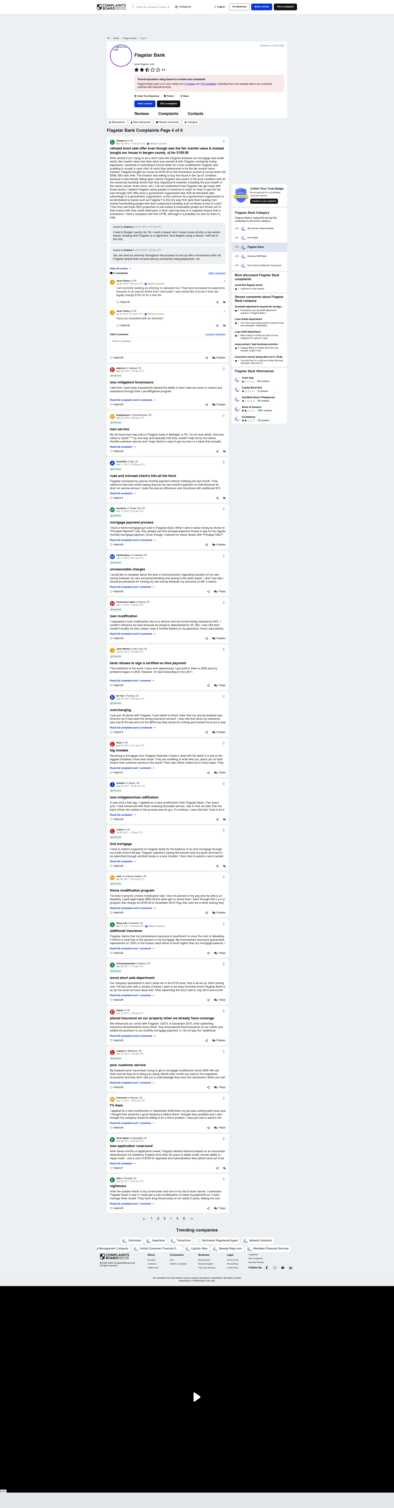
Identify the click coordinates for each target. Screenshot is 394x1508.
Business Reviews (256, 1262)
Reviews (141, 114)
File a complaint (168, 104)
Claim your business (206, 1268)
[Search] (151, 7)
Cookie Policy (232, 1268)
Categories (185, 7)
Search (133, 7)
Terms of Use (232, 1260)
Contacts (195, 114)
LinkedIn (290, 1268)
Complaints (168, 114)
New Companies (256, 1258)
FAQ (171, 1260)
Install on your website (264, 201)
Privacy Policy (232, 1264)
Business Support (205, 1264)
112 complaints (208, 84)
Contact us (151, 1264)
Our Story (151, 1260)
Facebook (266, 1268)
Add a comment (217, 273)
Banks (257, 221)
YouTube (282, 1268)
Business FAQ (204, 1260)
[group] (117, 122)
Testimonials (152, 1268)
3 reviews (189, 84)
